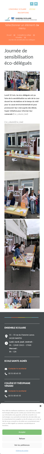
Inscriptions (23, 13)
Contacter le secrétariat (17, 369)
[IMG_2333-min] (22, 147)
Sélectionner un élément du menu (22, 27)
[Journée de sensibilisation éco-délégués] (22, 81)
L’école (32, 9)
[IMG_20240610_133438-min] (22, 300)
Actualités (19, 37)
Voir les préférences (22, 445)
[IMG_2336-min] (22, 195)
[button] (40, 406)
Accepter (22, 432)
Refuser (22, 439)
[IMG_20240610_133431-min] (22, 254)
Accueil (9, 35)
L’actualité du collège (24, 35)
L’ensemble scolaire (17, 9)
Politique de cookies (22, 450)
